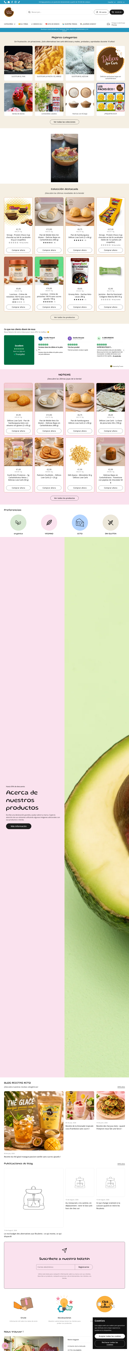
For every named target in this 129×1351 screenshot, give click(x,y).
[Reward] (5, 1346)
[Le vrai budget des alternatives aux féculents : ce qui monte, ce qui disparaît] (33, 1198)
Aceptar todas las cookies (110, 1336)
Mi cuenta (103, 12)
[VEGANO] (49, 523)
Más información (19, 826)
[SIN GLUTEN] (111, 523)
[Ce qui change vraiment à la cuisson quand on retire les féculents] (110, 1182)
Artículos (121, 1087)
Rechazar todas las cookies (110, 1343)
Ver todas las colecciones (64, 122)
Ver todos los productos (64, 317)
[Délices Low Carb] (9, 12)
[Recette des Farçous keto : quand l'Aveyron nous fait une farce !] (110, 1105)
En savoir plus (58, 356)
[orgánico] (18, 523)
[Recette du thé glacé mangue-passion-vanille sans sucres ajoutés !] (33, 1121)
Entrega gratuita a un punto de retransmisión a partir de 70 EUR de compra (64, 2)
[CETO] (80, 523)
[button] (117, 12)
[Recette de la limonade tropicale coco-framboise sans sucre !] (80, 1105)
